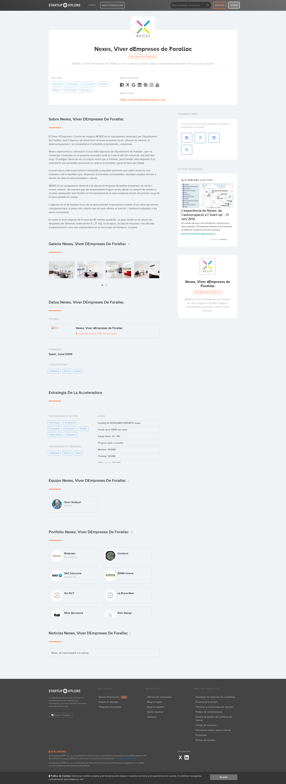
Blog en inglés (154, 702)
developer (58, 84)
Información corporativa (159, 697)
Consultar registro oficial (126, 758)
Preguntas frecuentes (110, 707)
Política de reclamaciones (209, 712)
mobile (56, 90)
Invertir (92, 5)
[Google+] (133, 85)
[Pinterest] (145, 85)
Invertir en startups (108, 702)
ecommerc (104, 84)
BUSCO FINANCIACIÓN (112, 5)
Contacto (151, 717)
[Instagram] (151, 85)
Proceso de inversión (206, 702)
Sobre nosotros (155, 712)
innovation (88, 84)
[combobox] (190, 5)
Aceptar (224, 777)
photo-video (70, 90)
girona (67, 371)
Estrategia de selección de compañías (215, 697)
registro (219, 5)
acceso (234, 5)
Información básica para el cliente (213, 730)
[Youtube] (157, 85)
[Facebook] (122, 85)
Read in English (62, 715)
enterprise (73, 84)
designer (86, 90)
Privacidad (201, 735)
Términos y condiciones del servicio (214, 707)
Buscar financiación (112, 697)
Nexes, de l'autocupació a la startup (70, 653)
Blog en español (155, 707)
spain (78, 371)
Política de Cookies (205, 740)
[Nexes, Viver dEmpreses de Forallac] (62, 269)
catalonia (54, 371)
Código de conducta (206, 725)
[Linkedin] (139, 85)
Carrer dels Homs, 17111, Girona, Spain (97, 333)
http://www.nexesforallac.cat (142, 100)
